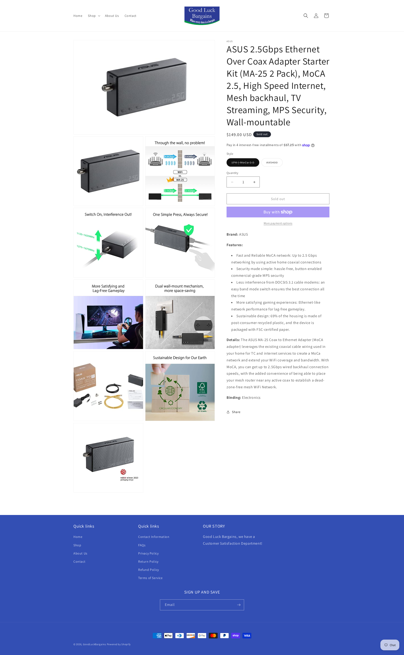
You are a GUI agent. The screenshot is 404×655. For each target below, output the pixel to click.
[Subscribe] (239, 604)
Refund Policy (148, 570)
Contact (79, 561)
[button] (93, 16)
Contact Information (153, 537)
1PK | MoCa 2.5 (245, 163)
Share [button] (236, 412)
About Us (80, 553)
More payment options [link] (278, 223)
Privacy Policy (148, 553)
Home (77, 537)
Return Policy (148, 561)
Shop (77, 545)
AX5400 (274, 163)
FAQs (141, 545)
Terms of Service (150, 578)
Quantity (232, 173)
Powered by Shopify (119, 644)
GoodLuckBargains (94, 644)
